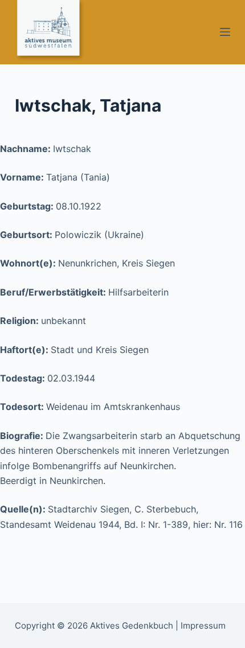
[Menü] (225, 32)
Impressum (203, 625)
